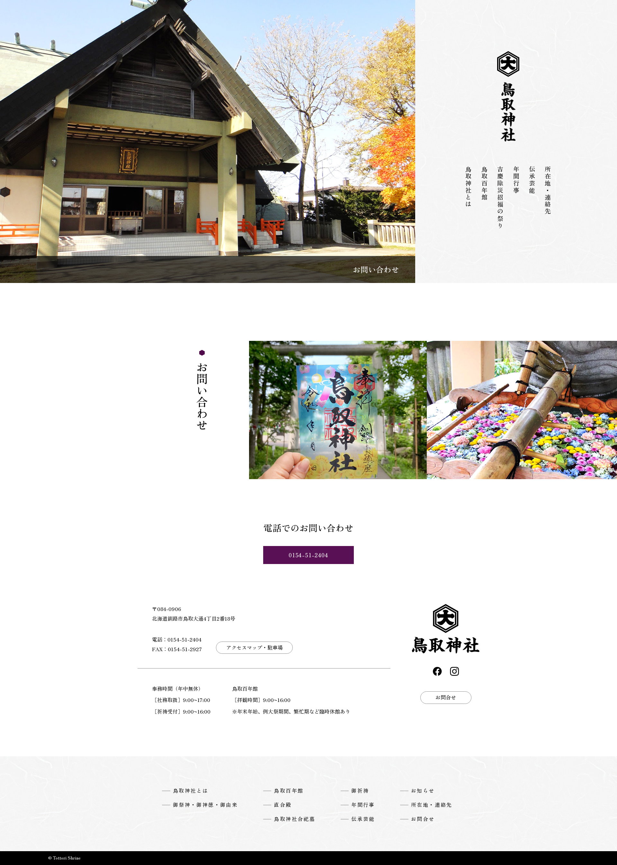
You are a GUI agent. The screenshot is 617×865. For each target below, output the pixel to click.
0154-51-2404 (308, 555)
